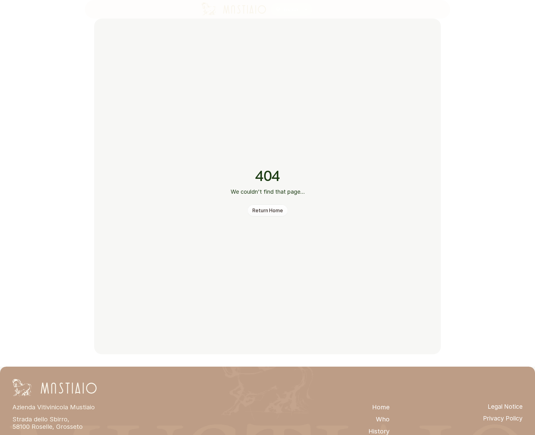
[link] (234, 9)
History (378, 431)
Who (382, 419)
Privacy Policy (503, 418)
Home (380, 407)
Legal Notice (505, 406)
